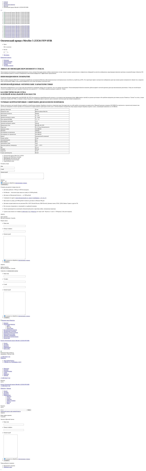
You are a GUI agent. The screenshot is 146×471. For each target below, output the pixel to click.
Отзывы (6, 64)
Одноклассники (8, 371)
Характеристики (8, 61)
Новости (9, 396)
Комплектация (7, 62)
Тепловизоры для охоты (10, 331)
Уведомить (6, 55)
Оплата (5, 343)
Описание (6, 60)
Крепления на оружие (9, 334)
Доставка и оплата (8, 65)
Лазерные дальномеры (9, 335)
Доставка (6, 344)
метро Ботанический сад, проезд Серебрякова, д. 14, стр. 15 (30, 198)
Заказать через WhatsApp (8, 320)
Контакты (6, 346)
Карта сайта (7, 348)
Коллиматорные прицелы (10, 329)
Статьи (8, 397)
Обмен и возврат (11, 400)
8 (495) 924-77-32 (26, 211)
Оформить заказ (8, 467)
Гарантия (9, 399)
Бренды (9, 402)
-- (1, 10)
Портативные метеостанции (11, 336)
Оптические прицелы (9, 324)
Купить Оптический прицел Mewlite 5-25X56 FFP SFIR (15, 340)
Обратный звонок (5, 411)
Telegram (6, 375)
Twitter (5, 372)
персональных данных (21, 183)
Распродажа (7, 338)
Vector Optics (10, 328)
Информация (7, 347)
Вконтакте (6, 368)
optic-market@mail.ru (9, 360)
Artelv (8, 325)
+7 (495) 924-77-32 (5, 356)
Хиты (8, 403)
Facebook (6, 370)
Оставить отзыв (5, 163)
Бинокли (6, 323)
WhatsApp (33, 211)
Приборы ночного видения (11, 332)
